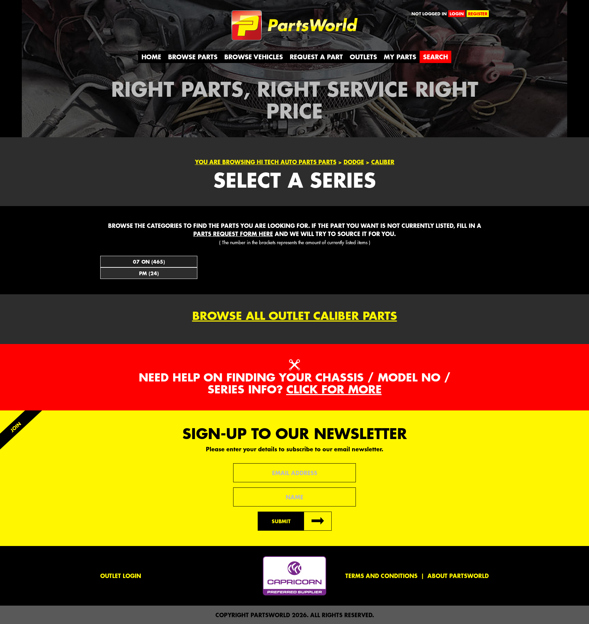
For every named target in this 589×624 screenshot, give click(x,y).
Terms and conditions (381, 575)
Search (435, 56)
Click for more (334, 389)
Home (151, 56)
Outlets (363, 56)
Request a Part (316, 56)
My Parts (400, 56)
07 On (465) (149, 261)
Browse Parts (192, 56)
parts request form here (233, 233)
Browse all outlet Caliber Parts (294, 316)
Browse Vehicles (253, 56)
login (457, 14)
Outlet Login (120, 575)
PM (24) (149, 273)
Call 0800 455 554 (130, 15)
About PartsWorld (458, 575)
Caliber (382, 162)
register (477, 14)
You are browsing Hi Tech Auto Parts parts (265, 162)
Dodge (354, 162)
